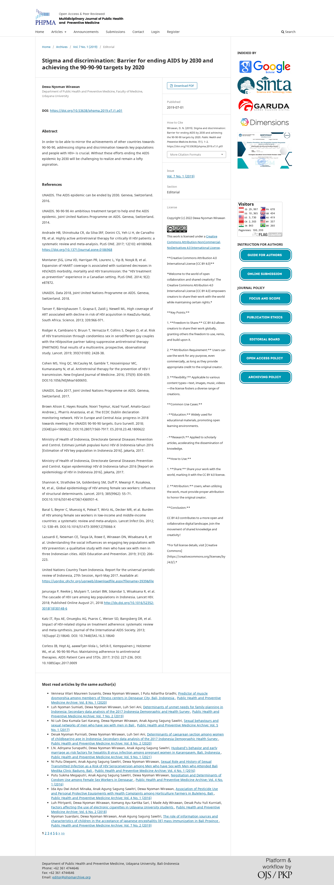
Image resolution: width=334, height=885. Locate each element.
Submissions (115, 32)
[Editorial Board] (264, 347)
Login (155, 32)
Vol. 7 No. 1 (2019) (85, 47)
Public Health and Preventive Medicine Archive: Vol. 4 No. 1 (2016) (145, 770)
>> (63, 833)
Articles (57, 32)
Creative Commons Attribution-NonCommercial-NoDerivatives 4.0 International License (194, 242)
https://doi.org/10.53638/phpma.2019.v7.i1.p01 (86, 110)
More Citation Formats (185, 154)
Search (290, 32)
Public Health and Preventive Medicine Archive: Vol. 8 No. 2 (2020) (101, 743)
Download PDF (183, 86)
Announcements (86, 32)
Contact (138, 32)
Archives (61, 47)
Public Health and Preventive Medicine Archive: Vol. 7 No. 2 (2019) (101, 825)
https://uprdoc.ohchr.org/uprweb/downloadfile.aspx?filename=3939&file (98, 581)
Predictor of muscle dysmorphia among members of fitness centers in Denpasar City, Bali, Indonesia (129, 695)
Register (173, 32)
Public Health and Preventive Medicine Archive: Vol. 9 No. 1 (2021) (101, 757)
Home (39, 32)
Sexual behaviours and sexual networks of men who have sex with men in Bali (135, 722)
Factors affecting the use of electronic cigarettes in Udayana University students (112, 807)
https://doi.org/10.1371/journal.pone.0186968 (77, 249)
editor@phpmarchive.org (71, 877)
